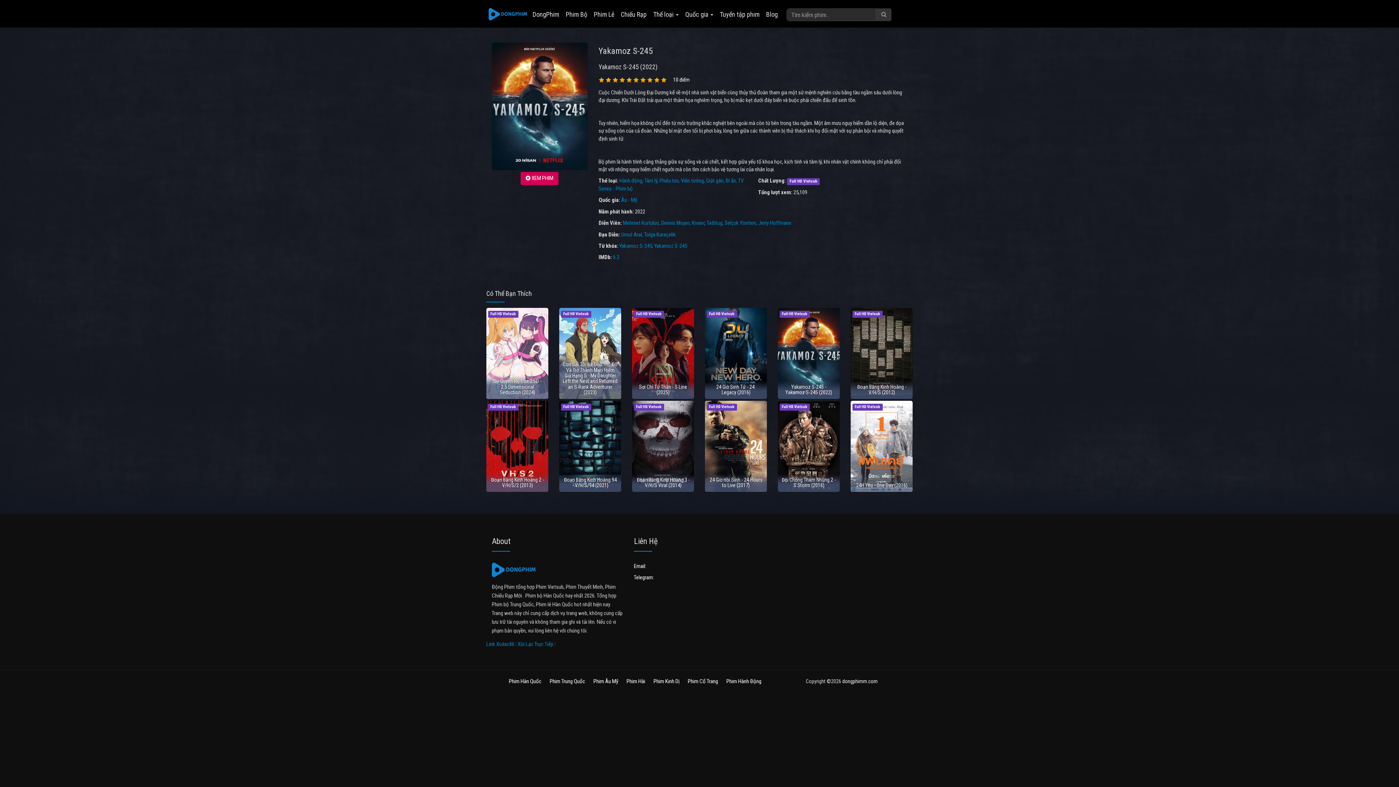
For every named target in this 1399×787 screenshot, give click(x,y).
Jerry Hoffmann (775, 223)
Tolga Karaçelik (660, 234)
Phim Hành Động (743, 681)
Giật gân (715, 180)
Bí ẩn (731, 180)
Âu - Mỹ (629, 200)
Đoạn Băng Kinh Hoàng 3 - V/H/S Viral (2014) (663, 482)
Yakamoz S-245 (635, 246)
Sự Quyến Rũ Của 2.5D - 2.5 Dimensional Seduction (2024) (517, 386)
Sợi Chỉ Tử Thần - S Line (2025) (663, 389)
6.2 (616, 257)
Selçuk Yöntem (740, 223)
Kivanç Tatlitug (707, 223)
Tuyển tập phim (740, 14)
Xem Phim (541, 178)
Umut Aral (631, 234)
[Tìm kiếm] (883, 14)
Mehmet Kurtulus (641, 223)
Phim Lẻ (604, 14)
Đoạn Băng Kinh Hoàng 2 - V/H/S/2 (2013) (517, 482)
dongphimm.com (860, 681)
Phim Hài (636, 681)
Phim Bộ (576, 14)
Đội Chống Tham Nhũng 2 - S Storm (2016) (809, 482)
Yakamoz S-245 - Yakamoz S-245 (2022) (808, 389)
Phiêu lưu (669, 180)
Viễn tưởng (692, 180)
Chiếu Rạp (634, 14)
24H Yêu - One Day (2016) (882, 485)
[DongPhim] (507, 14)
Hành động (630, 180)
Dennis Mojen (675, 223)
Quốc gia (697, 14)
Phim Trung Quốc (567, 681)
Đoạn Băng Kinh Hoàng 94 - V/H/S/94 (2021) (590, 482)
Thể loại (664, 14)
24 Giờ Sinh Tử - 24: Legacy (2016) (736, 389)
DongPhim (546, 14)
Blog (772, 14)
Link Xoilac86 (500, 644)
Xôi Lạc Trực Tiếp (535, 644)
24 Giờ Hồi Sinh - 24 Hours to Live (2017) (736, 482)
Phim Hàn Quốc (525, 681)
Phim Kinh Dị (666, 681)
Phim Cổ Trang (703, 681)
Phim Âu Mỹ (605, 681)
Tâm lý (650, 180)
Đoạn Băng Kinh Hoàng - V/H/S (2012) (881, 389)
